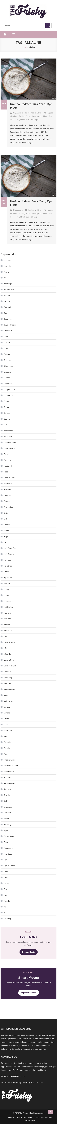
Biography (8, 307)
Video (6, 907)
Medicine (7, 683)
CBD (6, 348)
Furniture (8, 483)
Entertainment (10, 442)
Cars (6, 336)
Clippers (7, 372)
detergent (36, 116)
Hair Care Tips (10, 548)
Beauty (7, 295)
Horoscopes (9, 601)
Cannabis (8, 331)
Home (6, 595)
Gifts (6, 513)
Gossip (7, 525)
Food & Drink (9, 478)
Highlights (8, 577)
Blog (5, 313)
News (6, 736)
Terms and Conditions (44, 1117)
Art (5, 278)
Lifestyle (7, 654)
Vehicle (7, 901)
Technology (9, 848)
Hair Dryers (9, 554)
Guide (6, 530)
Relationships (9, 783)
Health (6, 572)
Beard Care (9, 289)
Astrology (8, 284)
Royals (7, 795)
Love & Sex (9, 660)
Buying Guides (10, 325)
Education (8, 436)
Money (7, 695)
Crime (6, 401)
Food (6, 472)
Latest (30, 1117)
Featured (8, 466)
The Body (8, 854)
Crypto (6, 407)
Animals (7, 266)
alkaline (13, 116)
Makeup (7, 672)
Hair (5, 542)
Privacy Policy (30, 1120)
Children (7, 360)
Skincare (7, 813)
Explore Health (28, 952)
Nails (6, 724)
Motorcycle (8, 701)
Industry (7, 619)
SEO (6, 801)
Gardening (8, 507)
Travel (6, 883)
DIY (5, 425)
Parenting (8, 742)
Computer (8, 384)
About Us (11, 1117)
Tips (5, 860)
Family (6, 454)
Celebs (7, 354)
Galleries (7, 489)
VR (5, 913)
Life (5, 648)
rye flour (24, 120)
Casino (7, 342)
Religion (7, 789)
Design (7, 419)
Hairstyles (8, 566)
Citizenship (8, 366)
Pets (5, 754)
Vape (6, 895)
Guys (6, 536)
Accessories (9, 260)
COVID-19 (8, 395)
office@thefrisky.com (15, 1076)
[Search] (47, 25)
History (7, 583)
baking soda (24, 116)
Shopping (8, 807)
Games (7, 501)
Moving (7, 713)
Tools (6, 871)
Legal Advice (9, 642)
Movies (7, 707)
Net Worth (8, 730)
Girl (5, 519)
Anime (6, 272)
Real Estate (9, 771)
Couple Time (9, 389)
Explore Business (28, 993)
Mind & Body (9, 689)
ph (17, 120)
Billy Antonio (17, 113)
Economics (8, 431)
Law (5, 636)
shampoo (35, 120)
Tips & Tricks (9, 866)
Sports (6, 819)
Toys (6, 877)
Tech (6, 842)
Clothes (7, 378)
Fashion (7, 460)
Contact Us (21, 1117)
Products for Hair (11, 766)
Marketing (8, 677)
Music (6, 719)
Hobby (6, 589)
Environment (9, 448)
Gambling (8, 495)
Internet (7, 625)
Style (39, 113)
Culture (7, 413)
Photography (9, 760)
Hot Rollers (8, 607)
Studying (7, 824)
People (7, 748)
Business (7, 319)
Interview (7, 630)
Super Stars (9, 836)
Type (6, 889)
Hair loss (7, 560)
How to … (8, 613)
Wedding (7, 918)
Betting (7, 301)
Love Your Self (10, 666)
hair (45, 116)
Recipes (7, 777)
